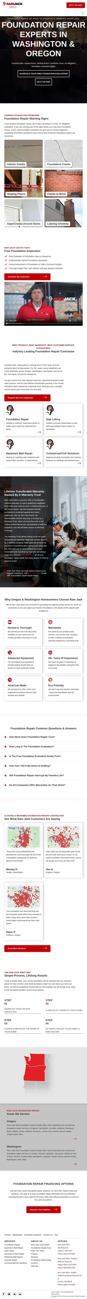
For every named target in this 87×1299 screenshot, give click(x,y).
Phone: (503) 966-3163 (66, 1268)
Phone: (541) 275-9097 (66, 1254)
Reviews (34, 1257)
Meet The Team (37, 1251)
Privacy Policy (55, 1294)
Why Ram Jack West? (40, 1245)
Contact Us (48, 1235)
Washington (17, 1235)
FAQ (56, 1235)
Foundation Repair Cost (41, 1248)
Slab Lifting (9, 1251)
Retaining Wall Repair (13, 1257)
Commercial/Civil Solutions (15, 1263)
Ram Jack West (27, 555)
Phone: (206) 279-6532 (66, 1285)
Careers (34, 1263)
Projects (34, 1254)
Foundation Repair (12, 1245)
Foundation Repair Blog (41, 1260)
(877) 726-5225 (43, 82)
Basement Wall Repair (13, 1248)
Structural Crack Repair (14, 1254)
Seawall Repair (10, 1260)
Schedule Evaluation (32, 1235)
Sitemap (34, 1266)
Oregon (7, 1235)
